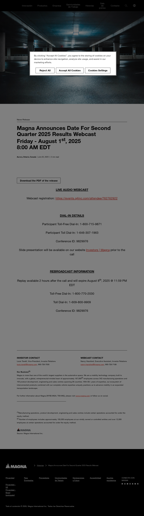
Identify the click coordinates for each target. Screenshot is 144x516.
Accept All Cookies (70, 70)
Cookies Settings (97, 70)
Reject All (45, 70)
